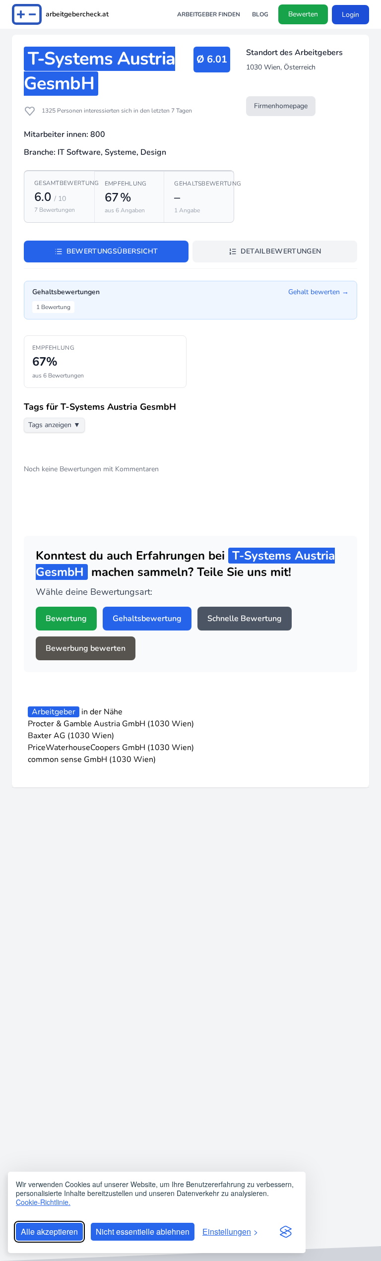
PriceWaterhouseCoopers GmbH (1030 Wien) (111, 747)
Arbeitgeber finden (208, 14)
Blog (260, 14)
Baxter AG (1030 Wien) (71, 735)
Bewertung (66, 618)
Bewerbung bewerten (86, 648)
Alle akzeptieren (49, 1231)
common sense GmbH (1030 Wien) (92, 759)
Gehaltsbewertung (147, 618)
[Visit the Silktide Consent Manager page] (286, 1232)
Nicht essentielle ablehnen (143, 1231)
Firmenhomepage (281, 106)
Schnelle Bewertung (244, 618)
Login (350, 14)
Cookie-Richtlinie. (43, 1202)
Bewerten (303, 14)
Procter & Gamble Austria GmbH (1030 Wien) (111, 723)
